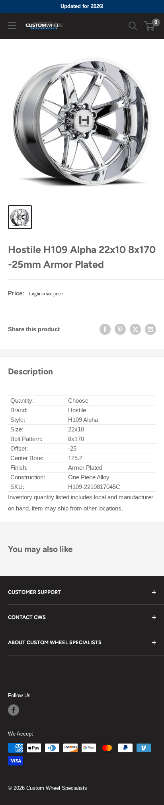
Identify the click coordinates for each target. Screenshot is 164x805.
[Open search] (133, 26)
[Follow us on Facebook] (13, 710)
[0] (149, 26)
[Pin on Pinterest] (120, 329)
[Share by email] (150, 329)
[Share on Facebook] (105, 329)
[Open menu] (12, 25)
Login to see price (45, 294)
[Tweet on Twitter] (135, 329)
